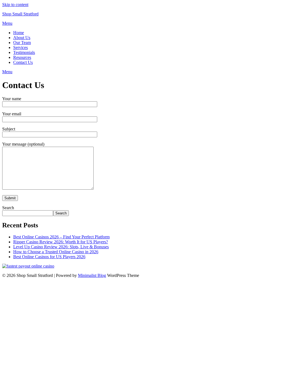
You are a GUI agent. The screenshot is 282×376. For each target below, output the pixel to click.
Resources (22, 57)
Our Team (22, 42)
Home (18, 32)
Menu (7, 23)
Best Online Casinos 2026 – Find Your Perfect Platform (61, 237)
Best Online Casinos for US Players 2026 (49, 256)
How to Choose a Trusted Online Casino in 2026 (55, 251)
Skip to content (15, 4)
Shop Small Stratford (20, 14)
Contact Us (23, 62)
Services (20, 47)
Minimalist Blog (92, 275)
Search (8, 207)
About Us (21, 37)
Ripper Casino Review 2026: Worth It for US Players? (60, 241)
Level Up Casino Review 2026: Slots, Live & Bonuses (61, 246)
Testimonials (24, 52)
